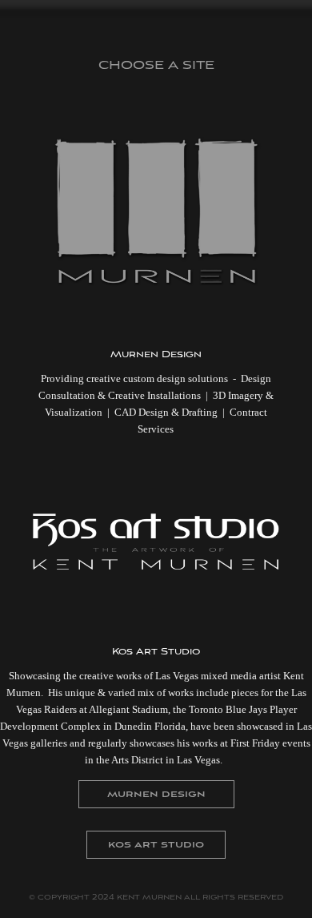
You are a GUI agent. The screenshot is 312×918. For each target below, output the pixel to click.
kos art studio (156, 845)
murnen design (156, 794)
